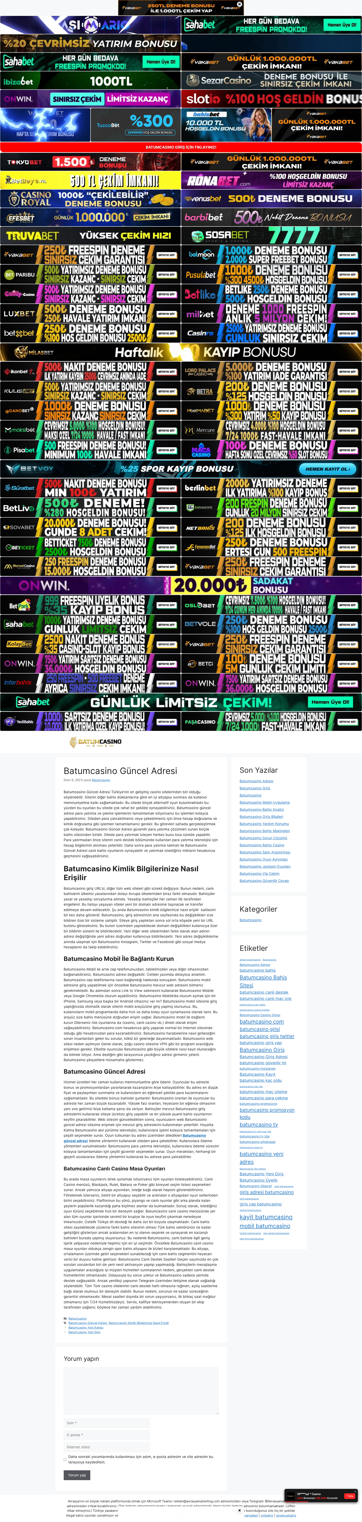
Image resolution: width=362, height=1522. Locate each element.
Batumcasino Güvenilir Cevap (264, 881)
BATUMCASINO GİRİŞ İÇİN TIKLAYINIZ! (181, 147)
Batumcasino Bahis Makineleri (265, 831)
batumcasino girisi (260, 1029)
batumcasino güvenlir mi (263, 1062)
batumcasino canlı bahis (252, 1004)
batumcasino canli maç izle (265, 998)
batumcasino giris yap (261, 1042)
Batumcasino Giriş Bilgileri (261, 817)
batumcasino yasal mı (251, 1147)
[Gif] (181, 352)
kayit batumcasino (266, 1217)
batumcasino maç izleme (263, 1091)
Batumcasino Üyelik (259, 1180)
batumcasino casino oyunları (255, 1010)
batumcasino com (262, 1021)
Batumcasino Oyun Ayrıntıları (264, 859)
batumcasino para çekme (264, 1097)
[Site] (90, 254)
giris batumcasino (249, 1198)
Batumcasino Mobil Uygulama (265, 802)
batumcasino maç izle (251, 1086)
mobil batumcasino (265, 1225)
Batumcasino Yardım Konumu (264, 824)
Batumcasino (78, 1318)
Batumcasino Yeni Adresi (86, 1327)
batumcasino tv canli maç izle (255, 1131)
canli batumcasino (283, 1186)
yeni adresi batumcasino (276, 1233)
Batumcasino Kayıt (257, 1074)
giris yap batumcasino (261, 1204)
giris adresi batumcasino (267, 1192)
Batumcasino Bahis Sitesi (263, 981)
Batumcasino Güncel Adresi (88, 1323)
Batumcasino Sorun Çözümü (263, 838)
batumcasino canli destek (264, 992)
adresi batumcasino (250, 959)
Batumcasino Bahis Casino (262, 845)
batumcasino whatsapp (257, 1142)
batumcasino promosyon (258, 1104)
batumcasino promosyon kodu (267, 1113)
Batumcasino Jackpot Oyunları (265, 866)
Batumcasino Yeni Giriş (85, 1332)
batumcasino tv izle (255, 1136)
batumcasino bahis (258, 970)
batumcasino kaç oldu (261, 1080)
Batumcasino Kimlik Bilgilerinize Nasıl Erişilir (139, 1323)
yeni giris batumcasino (252, 1238)
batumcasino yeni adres (261, 1157)
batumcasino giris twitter (267, 1036)
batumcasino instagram (258, 1069)
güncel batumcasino (250, 1210)
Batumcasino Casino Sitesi (260, 1015)
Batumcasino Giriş (255, 788)
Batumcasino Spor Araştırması (265, 852)
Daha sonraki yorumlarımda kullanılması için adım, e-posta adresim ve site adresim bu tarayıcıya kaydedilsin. (140, 1459)
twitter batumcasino (250, 1233)
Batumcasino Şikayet (256, 1186)
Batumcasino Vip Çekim (259, 874)
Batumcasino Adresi (256, 781)
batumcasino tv (259, 1124)
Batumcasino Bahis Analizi (262, 809)
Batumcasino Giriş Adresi (264, 1056)
